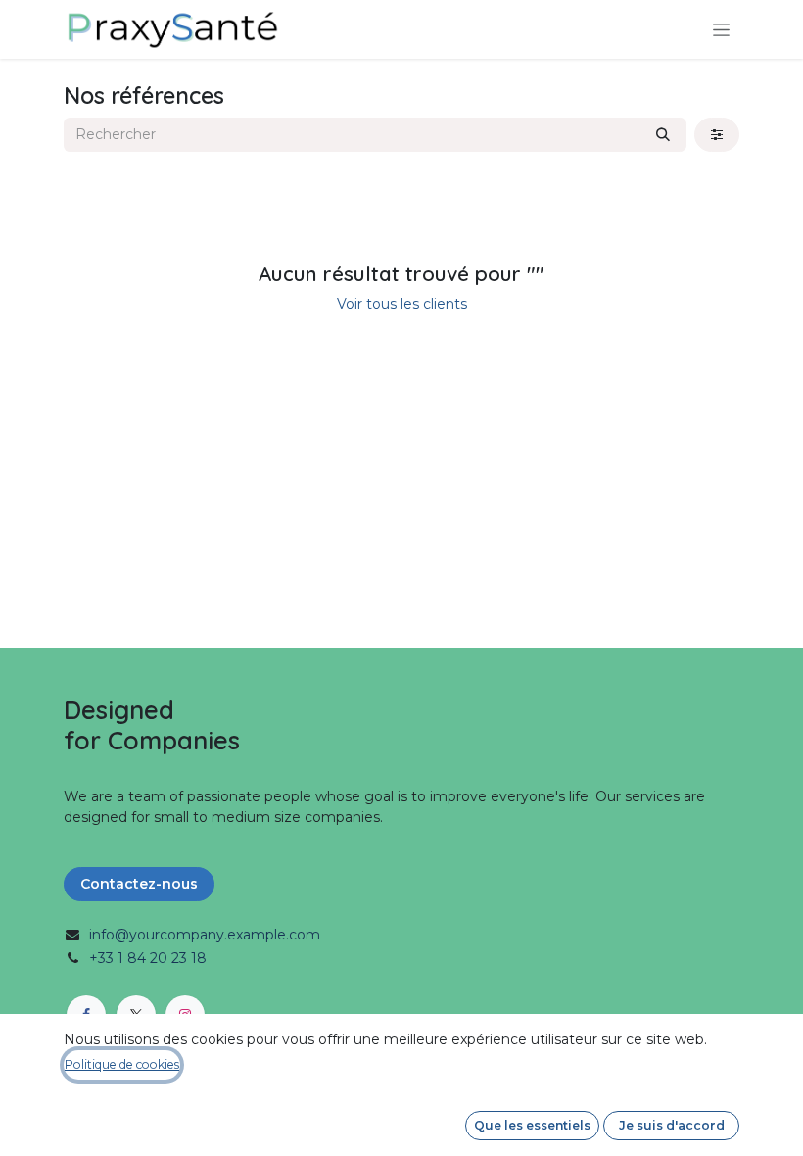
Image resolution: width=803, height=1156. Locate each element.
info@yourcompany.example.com (204, 934)
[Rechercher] (662, 135)
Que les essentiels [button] (532, 1125)
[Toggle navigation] (721, 29)
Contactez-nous (139, 883)
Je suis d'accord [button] (672, 1125)
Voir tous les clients (402, 304)
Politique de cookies (122, 1064)
